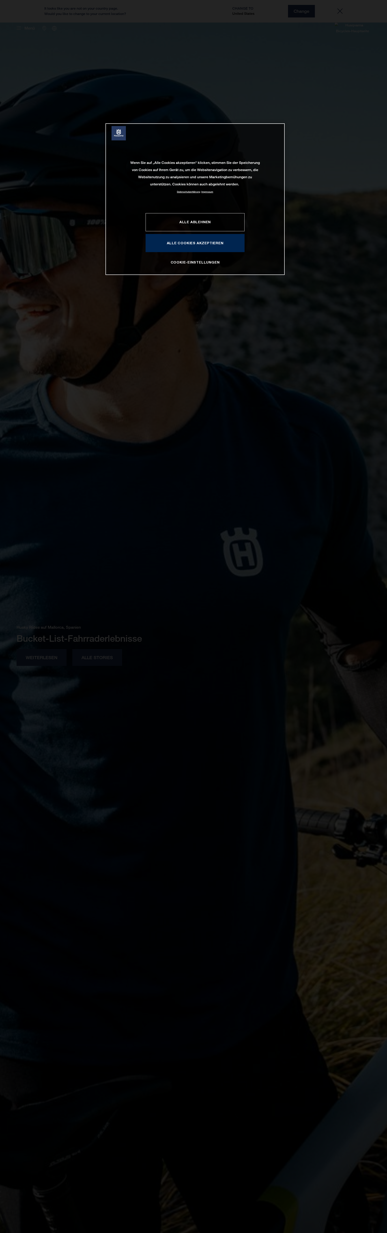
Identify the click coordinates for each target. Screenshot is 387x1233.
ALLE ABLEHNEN (195, 222)
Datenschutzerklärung (188, 191)
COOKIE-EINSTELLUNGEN (195, 262)
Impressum (207, 191)
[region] (195, 199)
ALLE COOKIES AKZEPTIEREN (195, 243)
